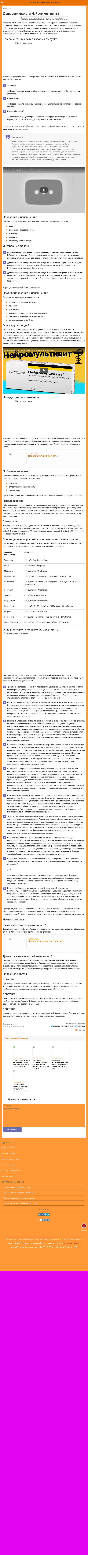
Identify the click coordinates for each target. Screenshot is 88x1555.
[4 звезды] (10, 1026)
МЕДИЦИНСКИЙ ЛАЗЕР (8, 1148)
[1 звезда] (4, 1026)
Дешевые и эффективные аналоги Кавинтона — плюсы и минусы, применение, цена (60, 1064)
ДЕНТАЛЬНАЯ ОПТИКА (8, 1153)
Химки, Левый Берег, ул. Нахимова (18, 1193)
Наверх (84, 1230)
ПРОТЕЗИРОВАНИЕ (7, 1176)
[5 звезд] (12, 1026)
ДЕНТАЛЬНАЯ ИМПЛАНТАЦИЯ (10, 1171)
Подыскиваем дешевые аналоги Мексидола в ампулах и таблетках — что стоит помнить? (21, 1063)
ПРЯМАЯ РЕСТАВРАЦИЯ (8, 1165)
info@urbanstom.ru (71, 1243)
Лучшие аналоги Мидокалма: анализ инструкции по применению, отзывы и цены (21, 1089)
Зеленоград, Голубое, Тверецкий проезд (20, 1203)
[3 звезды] (8, 1026)
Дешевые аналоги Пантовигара (45, 941)
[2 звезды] (6, 1026)
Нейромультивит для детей (43, 456)
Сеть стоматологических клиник (44, 2)
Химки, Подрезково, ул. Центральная (19, 1198)
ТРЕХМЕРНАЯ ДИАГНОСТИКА (10, 1159)
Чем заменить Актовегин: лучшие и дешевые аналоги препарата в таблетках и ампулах (41, 1064)
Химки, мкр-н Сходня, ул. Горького (18, 1187)
